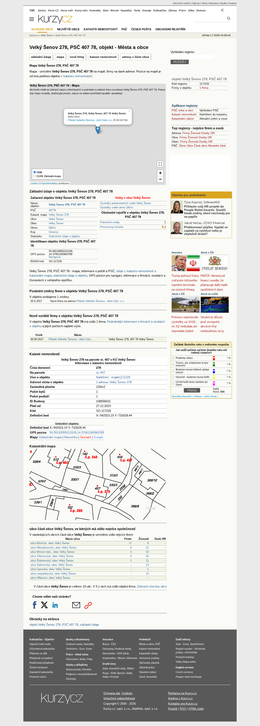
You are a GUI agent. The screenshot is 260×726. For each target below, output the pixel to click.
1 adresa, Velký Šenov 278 (114, 382)
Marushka (71, 437)
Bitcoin (114, 10)
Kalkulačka (159, 10)
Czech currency (184, 672)
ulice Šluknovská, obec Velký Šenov (52, 560)
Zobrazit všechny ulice (152, 586)
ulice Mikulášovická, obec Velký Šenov (53, 547)
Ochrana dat (111, 693)
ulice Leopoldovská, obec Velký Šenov (53, 573)
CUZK (126, 377)
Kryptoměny (109, 658)
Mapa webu (189, 661)
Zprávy (42, 10)
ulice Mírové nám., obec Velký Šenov (52, 551)
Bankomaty (83, 639)
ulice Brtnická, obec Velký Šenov (49, 543)
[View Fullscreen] (160, 164)
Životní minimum (38, 667)
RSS (183, 708)
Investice (177, 252)
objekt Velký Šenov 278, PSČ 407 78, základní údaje (64, 624)
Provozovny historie (111, 226)
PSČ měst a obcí (182, 110)
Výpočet (49, 639)
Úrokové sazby (74, 644)
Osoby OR (208, 133)
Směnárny (71, 648)
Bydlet (224, 3)
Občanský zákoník (149, 662)
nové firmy (77, 56)
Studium (233, 3)
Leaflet (34, 183)
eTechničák (190, 652)
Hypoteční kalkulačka (41, 672)
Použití (172, 708)
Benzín (121, 673)
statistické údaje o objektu (70, 275)
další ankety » (212, 396)
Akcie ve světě (209, 294)
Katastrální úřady (148, 653)
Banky (70, 639)
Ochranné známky (149, 658)
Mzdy (126, 653)
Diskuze (201, 10)
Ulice (190, 145)
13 (147, 564)
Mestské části (217, 145)
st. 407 (100, 372)
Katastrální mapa (50, 437)
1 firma (203, 87)
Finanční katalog (185, 657)
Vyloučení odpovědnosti (119, 698)
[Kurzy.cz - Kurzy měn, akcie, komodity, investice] (55, 22)
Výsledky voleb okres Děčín (116, 207)
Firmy (186, 133)
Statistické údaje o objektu (64, 236)
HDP (119, 653)
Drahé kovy (109, 663)
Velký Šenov (56, 219)
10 (147, 551)
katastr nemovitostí (103, 56)
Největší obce (68, 29)
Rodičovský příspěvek (41, 662)
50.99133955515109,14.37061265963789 (77, 432)
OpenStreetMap (49, 183)
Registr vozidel (184, 648)
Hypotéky (126, 10)
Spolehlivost (197, 644)
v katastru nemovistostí (76, 76)
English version (185, 667)
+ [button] (160, 172)
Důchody (71, 678)
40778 (52, 210)
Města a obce (146, 644)
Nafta (129, 673)
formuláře (151, 676)
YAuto (204, 3)
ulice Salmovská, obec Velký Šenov (51, 564)
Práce (182, 10)
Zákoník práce (147, 667)
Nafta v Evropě (111, 676)
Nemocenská (73, 669)
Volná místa (81, 654)
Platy (89, 659)
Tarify (137, 10)
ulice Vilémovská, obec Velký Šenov (52, 556)
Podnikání (145, 639)
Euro (82, 648)
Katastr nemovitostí (184, 114)
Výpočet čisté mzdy (40, 644)
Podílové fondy (123, 648)
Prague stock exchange (189, 676)
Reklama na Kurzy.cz (182, 693)
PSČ (124, 29)
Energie (146, 10)
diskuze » (199, 396)
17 (130, 543)
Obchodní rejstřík (181, 3)
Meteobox (214, 3)
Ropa (106, 673)
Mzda (83, 659)
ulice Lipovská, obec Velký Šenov (50, 569)
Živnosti (195, 133)
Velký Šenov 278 (59, 214)
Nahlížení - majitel (108, 377)
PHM (113, 673)
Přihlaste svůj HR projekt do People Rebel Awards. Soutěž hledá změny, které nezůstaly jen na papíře (207, 211)
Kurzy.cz (33, 35)
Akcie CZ (53, 10)
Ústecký (53, 232)
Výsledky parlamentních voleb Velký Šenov (125, 203)
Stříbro (130, 668)
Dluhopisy (108, 648)
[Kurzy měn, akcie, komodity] (62, 700)
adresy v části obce (135, 56)
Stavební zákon (147, 672)
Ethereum (132, 658)
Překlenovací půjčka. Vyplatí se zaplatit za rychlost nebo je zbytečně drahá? (206, 230)
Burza (106, 644)
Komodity (95, 10)
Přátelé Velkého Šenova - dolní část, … (72, 339)
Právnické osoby (110, 222)
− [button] (160, 179)
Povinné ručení (37, 676)
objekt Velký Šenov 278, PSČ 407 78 (199, 79)
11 (147, 560)
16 (147, 556)
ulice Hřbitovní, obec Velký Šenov (50, 577)
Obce (182, 145)
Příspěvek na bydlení (41, 658)
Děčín (52, 227)
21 (147, 547)
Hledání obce (42, 29)
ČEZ (113, 644)
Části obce (200, 145)
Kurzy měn (81, 10)
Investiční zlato (117, 668)
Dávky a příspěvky (77, 664)
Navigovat (55, 257)
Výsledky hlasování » (182, 396)
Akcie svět (67, 10)
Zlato (105, 10)
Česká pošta (141, 29)
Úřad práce (72, 659)
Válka (191, 10)
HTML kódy (196, 708)
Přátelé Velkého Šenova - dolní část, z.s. (90, 120)
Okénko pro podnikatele (189, 195)
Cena (186, 644)
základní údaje (41, 56)
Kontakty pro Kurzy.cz (183, 703)
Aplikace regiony (185, 105)
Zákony (172, 10)
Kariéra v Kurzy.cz (180, 698)
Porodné (86, 669)
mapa (60, 56)
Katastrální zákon (183, 118)
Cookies (126, 693)
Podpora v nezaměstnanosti (81, 674)
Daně (142, 676)
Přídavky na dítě (38, 653)
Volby (179, 661)
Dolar (89, 648)
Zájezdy (196, 3)
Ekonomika (109, 653)
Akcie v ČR (207, 252)
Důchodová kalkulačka (42, 648)
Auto (178, 644)
